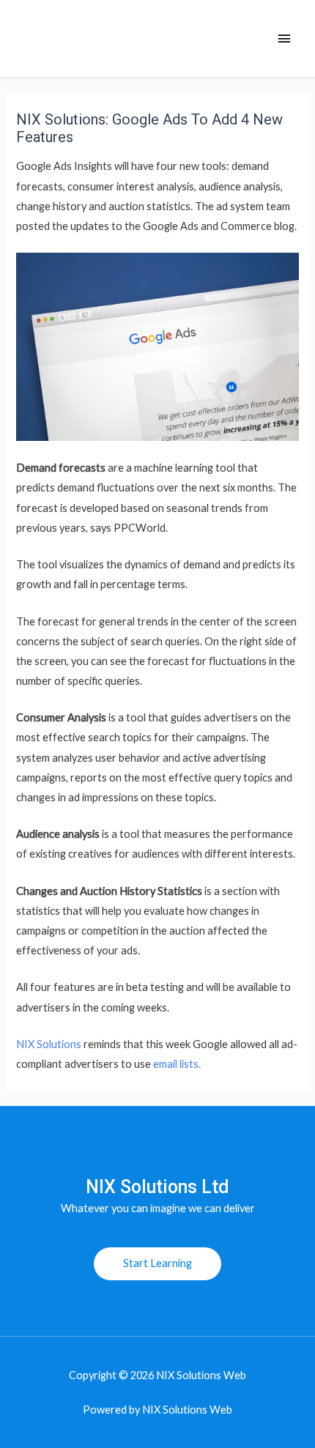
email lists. (176, 1064)
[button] (157, 1263)
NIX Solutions (48, 1044)
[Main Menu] (284, 39)
